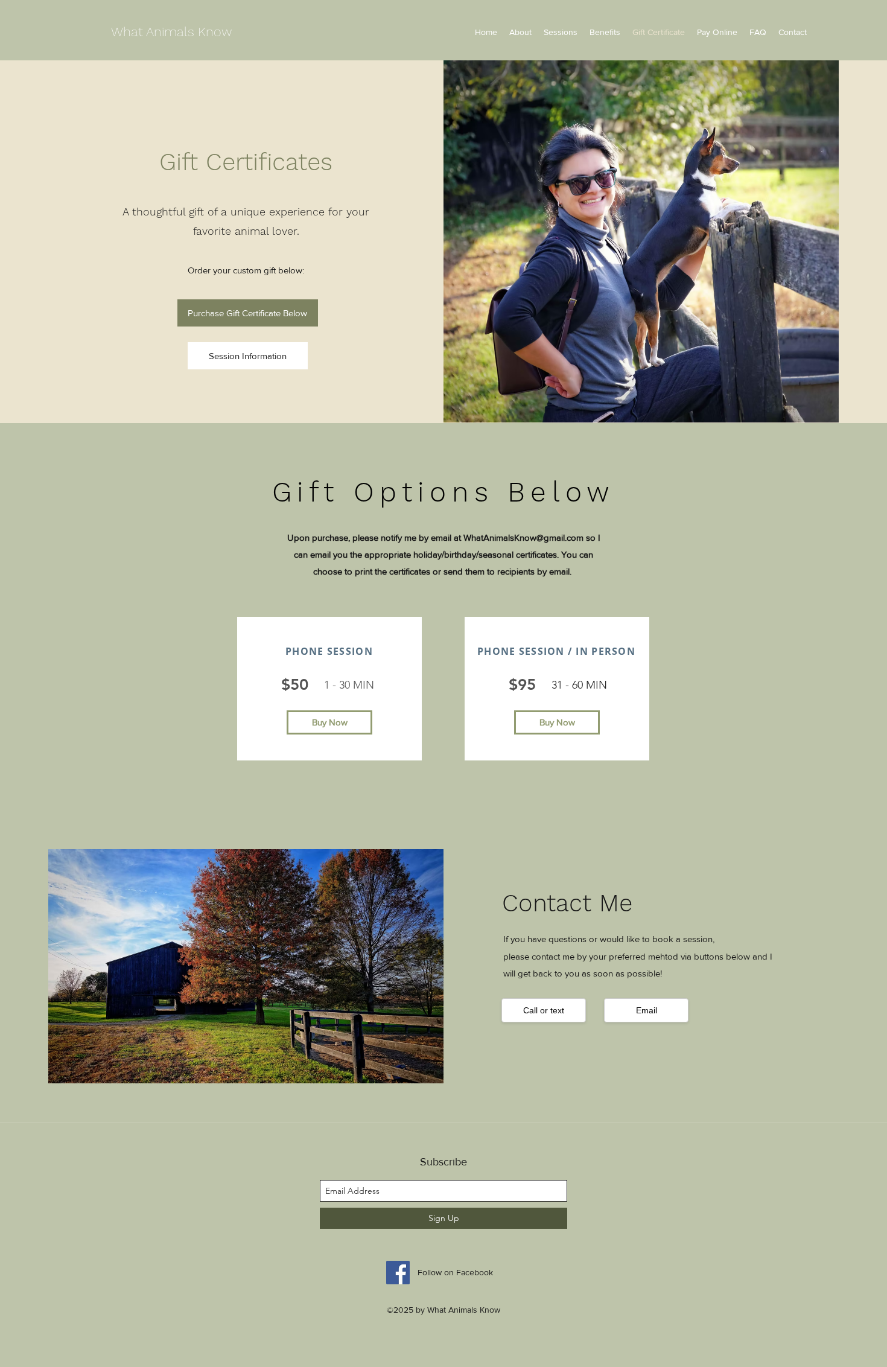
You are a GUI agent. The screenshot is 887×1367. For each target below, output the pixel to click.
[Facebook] (398, 1272)
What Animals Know (171, 31)
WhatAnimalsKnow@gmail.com (523, 537)
